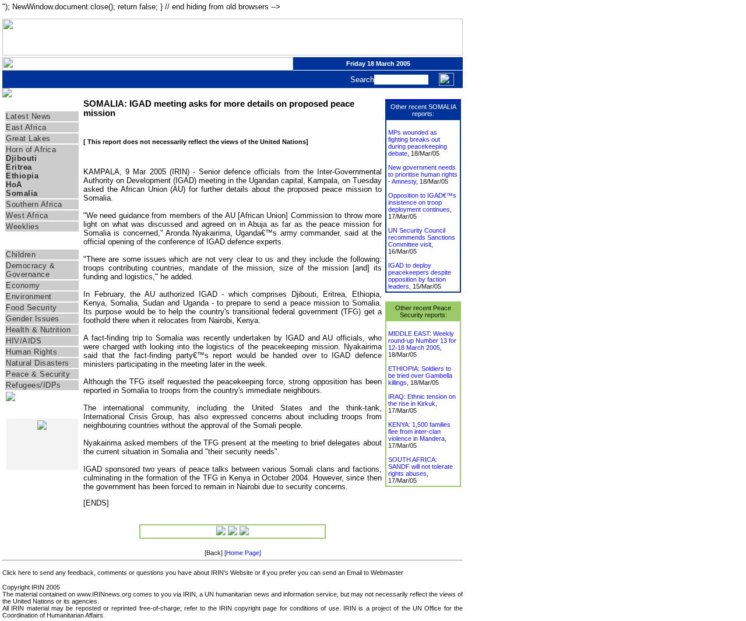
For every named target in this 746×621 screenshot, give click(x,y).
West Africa (27, 215)
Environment (29, 296)
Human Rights (31, 352)
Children (21, 254)
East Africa (26, 127)
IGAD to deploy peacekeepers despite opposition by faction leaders (419, 276)
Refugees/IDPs (33, 385)
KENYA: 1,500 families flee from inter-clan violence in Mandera (419, 431)
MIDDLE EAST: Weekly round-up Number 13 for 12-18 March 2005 (422, 340)
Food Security (31, 307)
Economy (23, 285)
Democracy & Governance (30, 270)
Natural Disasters (37, 363)
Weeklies (22, 226)
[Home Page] (242, 552)
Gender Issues (32, 318)
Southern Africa (34, 204)
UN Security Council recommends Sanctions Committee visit (421, 237)
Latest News (28, 116)
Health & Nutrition (38, 329)
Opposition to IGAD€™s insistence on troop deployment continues (422, 202)
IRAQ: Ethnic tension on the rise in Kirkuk (422, 400)
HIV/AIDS (23, 340)
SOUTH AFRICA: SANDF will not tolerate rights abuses (420, 466)
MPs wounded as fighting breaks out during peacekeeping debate (417, 143)
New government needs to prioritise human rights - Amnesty (423, 174)
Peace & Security (38, 374)
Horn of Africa (31, 149)
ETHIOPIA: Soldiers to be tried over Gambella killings (420, 375)
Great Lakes (28, 138)
